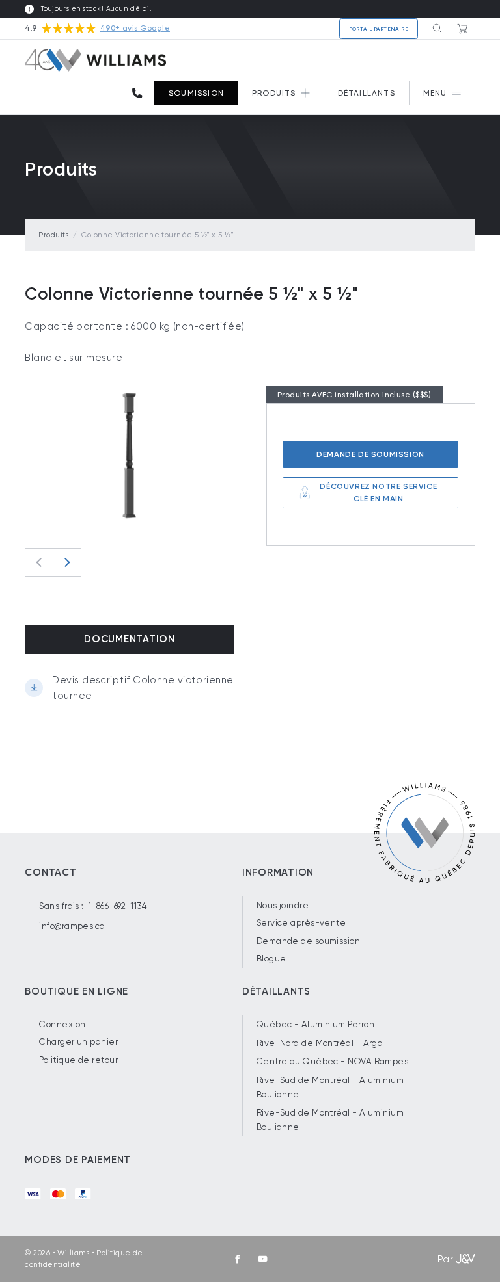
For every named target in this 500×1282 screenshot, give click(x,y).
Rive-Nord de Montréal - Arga (320, 1043)
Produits (53, 235)
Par (445, 1259)
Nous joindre (283, 905)
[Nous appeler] (142, 93)
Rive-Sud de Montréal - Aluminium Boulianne (330, 1087)
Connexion (62, 1024)
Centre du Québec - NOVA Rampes (333, 1061)
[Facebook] (238, 1259)
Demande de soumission (370, 454)
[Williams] (95, 60)
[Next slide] (67, 562)
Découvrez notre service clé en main (378, 492)
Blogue (271, 958)
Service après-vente (301, 923)
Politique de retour (78, 1060)
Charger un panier (78, 1042)
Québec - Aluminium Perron (315, 1024)
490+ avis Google (135, 28)
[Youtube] (262, 1259)
